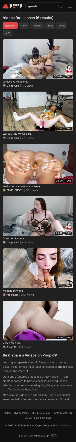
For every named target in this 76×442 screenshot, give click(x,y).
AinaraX (11, 346)
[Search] (60, 6)
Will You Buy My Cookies (17, 133)
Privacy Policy (21, 412)
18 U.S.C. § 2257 (41, 412)
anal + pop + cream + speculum (21, 186)
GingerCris (13, 85)
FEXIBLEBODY (15, 190)
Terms (7, 412)
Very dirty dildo (12, 342)
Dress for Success (13, 238)
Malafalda (12, 294)
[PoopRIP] (12, 6)
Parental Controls (62, 412)
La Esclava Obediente (15, 81)
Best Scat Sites (42, 417)
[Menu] (70, 6)
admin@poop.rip (39, 435)
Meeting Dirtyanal (13, 290)
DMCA (28, 417)
